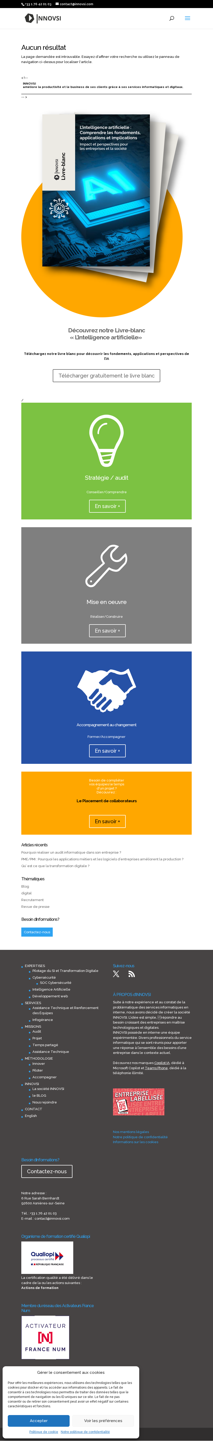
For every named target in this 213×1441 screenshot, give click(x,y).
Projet (37, 1038)
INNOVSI (32, 1084)
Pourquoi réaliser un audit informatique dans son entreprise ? (71, 852)
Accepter (39, 1420)
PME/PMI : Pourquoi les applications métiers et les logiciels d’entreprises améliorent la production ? (102, 859)
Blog (25, 886)
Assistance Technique (50, 1052)
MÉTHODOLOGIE (39, 1058)
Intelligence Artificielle (51, 989)
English (31, 1116)
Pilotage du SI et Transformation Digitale (65, 971)
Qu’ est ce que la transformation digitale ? (55, 866)
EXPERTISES (35, 966)
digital (26, 893)
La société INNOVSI (48, 1089)
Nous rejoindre (44, 1102)
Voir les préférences (103, 1420)
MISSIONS (33, 1026)
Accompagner (44, 1077)
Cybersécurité (44, 977)
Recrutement (32, 900)
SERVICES (33, 1003)
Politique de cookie (43, 1432)
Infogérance (42, 1020)
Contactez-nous (37, 932)
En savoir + (107, 506)
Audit (36, 1031)
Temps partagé (45, 1045)
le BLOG (39, 1095)
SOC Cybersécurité (55, 983)
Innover (38, 1064)
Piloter (37, 1070)
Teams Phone (156, 1068)
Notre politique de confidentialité (85, 1432)
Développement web (50, 996)
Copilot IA (162, 1063)
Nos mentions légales (131, 1132)
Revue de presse (35, 907)
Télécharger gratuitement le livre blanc (106, 376)
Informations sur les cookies (135, 1142)
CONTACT (33, 1109)
